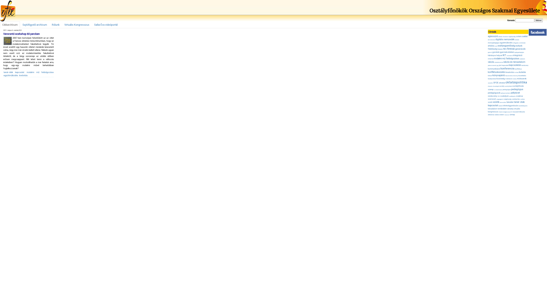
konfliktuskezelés (496, 72)
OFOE (495, 82)
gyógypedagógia (519, 52)
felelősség (492, 49)
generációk (520, 49)
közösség (500, 79)
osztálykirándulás (498, 89)
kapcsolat (505, 65)
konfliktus (518, 69)
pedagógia (507, 90)
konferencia (507, 68)
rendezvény (492, 96)
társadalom (492, 109)
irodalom (522, 59)
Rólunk (56, 24)
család (524, 36)
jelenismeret (492, 65)
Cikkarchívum (10, 24)
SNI (499, 96)
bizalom (505, 36)
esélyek (519, 46)
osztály (502, 86)
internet (491, 59)
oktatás (502, 83)
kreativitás (510, 72)
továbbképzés (523, 106)
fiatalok (500, 49)
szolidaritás (516, 99)
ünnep (512, 115)
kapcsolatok (515, 65)
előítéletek (522, 43)
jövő (500, 65)
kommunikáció (494, 69)
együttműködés (11, 75)
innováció (510, 55)
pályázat (515, 92)
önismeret (507, 115)
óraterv (501, 115)
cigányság (512, 36)
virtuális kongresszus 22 (505, 112)
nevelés (490, 83)
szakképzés (512, 96)
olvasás (490, 86)
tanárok (501, 106)
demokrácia (491, 39)
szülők (496, 102)
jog (497, 65)
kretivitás (23, 75)
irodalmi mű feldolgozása (40, 72)
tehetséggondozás (510, 106)
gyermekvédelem (507, 52)
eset (496, 46)
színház (522, 99)
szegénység (507, 99)
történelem (502, 109)
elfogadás (516, 43)
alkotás (500, 36)
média (515, 79)
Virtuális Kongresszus (76, 24)
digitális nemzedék (505, 39)
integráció (517, 55)
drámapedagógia (493, 43)
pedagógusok (494, 93)
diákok (517, 39)
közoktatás (522, 76)
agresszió (493, 36)
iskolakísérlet (498, 62)
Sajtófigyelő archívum (35, 24)
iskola (491, 62)
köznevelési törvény (511, 75)
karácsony (524, 65)
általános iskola (493, 115)
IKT (504, 55)
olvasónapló (496, 86)
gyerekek (495, 52)
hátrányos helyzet (495, 55)
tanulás (510, 102)
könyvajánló (498, 75)
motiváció (508, 79)
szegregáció (499, 99)
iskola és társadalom (514, 61)
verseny (510, 109)
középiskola (492, 79)
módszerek (521, 78)
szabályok (504, 96)
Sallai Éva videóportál (106, 24)
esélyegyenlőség (506, 45)
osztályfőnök (508, 86)
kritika (517, 72)
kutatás (522, 72)
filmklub (511, 48)
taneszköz (503, 102)
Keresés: (511, 20)
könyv (490, 76)
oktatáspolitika (516, 82)
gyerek (490, 52)
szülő (490, 102)
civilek (518, 36)
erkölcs (491, 46)
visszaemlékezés (518, 112)
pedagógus (517, 89)
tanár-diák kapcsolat (14, 72)
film (505, 49)
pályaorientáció (506, 93)
